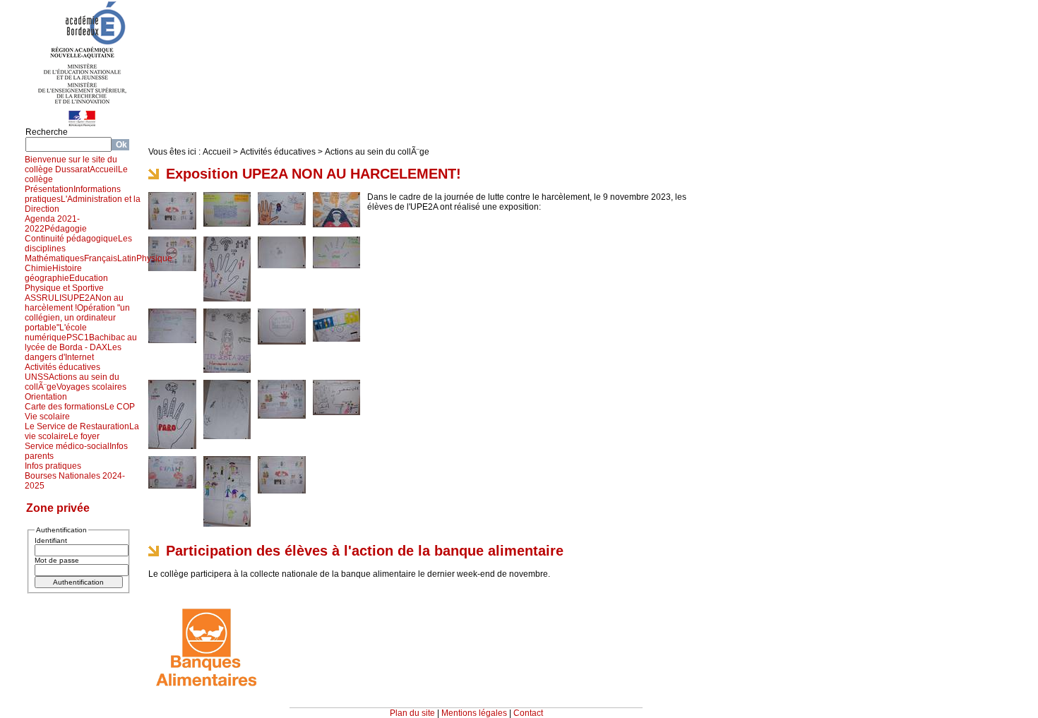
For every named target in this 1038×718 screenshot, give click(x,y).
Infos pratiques (53, 466)
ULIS (57, 298)
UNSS (37, 377)
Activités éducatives (62, 367)
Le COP (120, 407)
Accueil (104, 169)
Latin (126, 258)
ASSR (36, 298)
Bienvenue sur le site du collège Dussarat (71, 164)
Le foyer (84, 436)
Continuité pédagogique (71, 239)
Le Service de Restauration (77, 426)
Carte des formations (65, 407)
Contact (528, 713)
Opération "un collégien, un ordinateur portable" (77, 318)
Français (100, 258)
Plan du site (412, 713)
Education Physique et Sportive (66, 283)
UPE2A (81, 298)
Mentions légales (474, 713)
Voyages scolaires (91, 387)
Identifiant (51, 540)
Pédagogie (65, 229)
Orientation (46, 397)
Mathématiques (54, 258)
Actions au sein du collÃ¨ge (377, 152)
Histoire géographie (53, 273)
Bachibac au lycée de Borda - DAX (81, 342)
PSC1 (77, 337)
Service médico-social (67, 446)
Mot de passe (57, 560)
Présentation (49, 189)
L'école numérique (56, 332)
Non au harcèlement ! (74, 303)
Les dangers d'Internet (73, 352)
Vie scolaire (47, 416)
